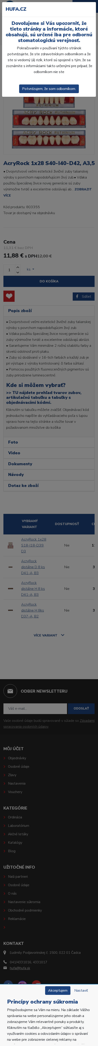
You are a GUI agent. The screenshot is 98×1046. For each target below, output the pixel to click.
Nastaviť (81, 990)
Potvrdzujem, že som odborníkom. (49, 88)
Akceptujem (57, 990)
